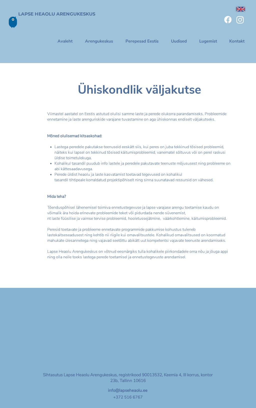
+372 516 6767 (128, 397)
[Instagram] (240, 20)
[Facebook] (228, 20)
